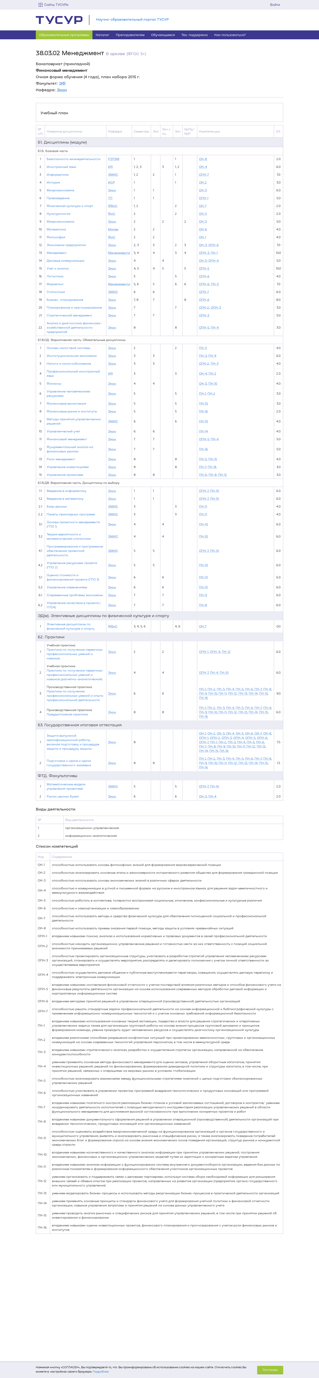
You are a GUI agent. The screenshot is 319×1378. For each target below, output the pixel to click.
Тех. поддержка (194, 35)
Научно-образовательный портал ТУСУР (132, 19)
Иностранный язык (61, 167)
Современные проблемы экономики (75, 595)
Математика (56, 229)
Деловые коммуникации (65, 260)
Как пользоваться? (230, 35)
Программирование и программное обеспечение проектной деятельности (75, 550)
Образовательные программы (64, 35)
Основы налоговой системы (68, 348)
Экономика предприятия (66, 245)
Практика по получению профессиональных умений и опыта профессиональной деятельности (75, 695)
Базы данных (57, 506)
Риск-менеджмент (61, 459)
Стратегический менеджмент (69, 315)
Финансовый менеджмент (67, 439)
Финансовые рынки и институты (72, 411)
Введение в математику (65, 498)
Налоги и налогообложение (69, 363)
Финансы (54, 383)
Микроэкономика (60, 190)
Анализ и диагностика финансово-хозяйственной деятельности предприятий (74, 327)
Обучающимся (163, 35)
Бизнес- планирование (65, 299)
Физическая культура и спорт (70, 206)
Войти (275, 5)
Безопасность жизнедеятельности (73, 159)
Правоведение (58, 198)
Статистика (56, 292)
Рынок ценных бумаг (63, 796)
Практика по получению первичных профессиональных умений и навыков (75, 654)
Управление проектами (65, 474)
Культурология (58, 213)
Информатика (58, 174)
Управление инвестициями (68, 467)
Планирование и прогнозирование (74, 307)
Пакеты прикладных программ (71, 514)
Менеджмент (57, 253)
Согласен (270, 1369)
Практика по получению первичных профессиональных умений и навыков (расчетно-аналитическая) (75, 674)
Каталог (102, 35)
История (53, 182)
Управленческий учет (63, 431)
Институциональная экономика (72, 355)
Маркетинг (55, 284)
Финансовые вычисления (66, 403)
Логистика (55, 276)
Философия (56, 237)
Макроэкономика (60, 221)
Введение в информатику (66, 491)
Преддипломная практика (67, 714)
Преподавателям (130, 35)
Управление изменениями (67, 587)
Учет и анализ (58, 268)
